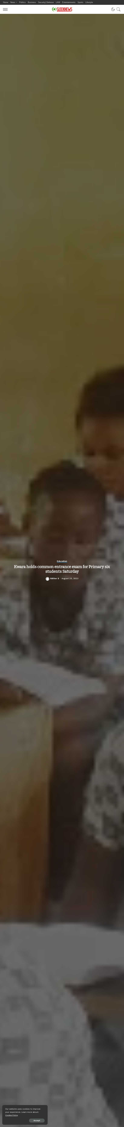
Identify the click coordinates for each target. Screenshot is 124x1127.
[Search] (118, 9)
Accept (37, 1120)
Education (62, 561)
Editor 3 (54, 578)
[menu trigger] (6, 9)
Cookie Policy (11, 1115)
